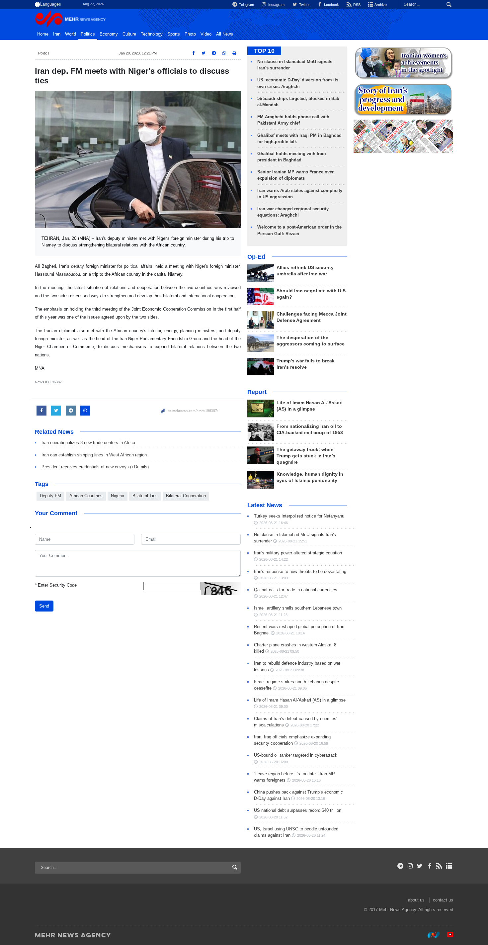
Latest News (264, 505)
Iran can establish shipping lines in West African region (94, 454)
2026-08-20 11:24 (311, 835)
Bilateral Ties (145, 495)
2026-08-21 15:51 (293, 541)
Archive (380, 5)
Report (257, 392)
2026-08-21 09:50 (285, 651)
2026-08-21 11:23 (273, 615)
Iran (56, 34)
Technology (152, 34)
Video (206, 34)
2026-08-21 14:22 (273, 559)
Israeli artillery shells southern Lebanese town (298, 608)
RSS (356, 5)
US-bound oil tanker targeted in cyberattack (295, 755)
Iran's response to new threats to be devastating (300, 571)
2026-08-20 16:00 (273, 762)
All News (224, 34)
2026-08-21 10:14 (290, 633)
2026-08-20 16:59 (313, 743)
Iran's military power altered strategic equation (298, 552)
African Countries (86, 495)
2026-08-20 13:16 (310, 799)
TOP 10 (264, 50)
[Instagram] (410, 866)
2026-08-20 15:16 (306, 780)
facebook (331, 5)
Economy (109, 34)
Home (42, 34)
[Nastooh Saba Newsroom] (430, 935)
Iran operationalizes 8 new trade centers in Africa (88, 442)
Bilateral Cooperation (186, 495)
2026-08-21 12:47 (273, 596)
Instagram (276, 5)
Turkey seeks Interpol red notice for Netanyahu (299, 516)
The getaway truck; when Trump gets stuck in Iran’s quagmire (306, 456)
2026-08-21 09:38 (290, 670)
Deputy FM (50, 495)
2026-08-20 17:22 (304, 725)
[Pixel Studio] (447, 935)
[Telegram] (400, 866)
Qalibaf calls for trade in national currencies (295, 589)
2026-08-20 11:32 (273, 817)
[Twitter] (420, 866)
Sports (173, 34)
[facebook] (429, 866)
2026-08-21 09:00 (273, 707)
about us (416, 900)
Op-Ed (256, 256)
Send (44, 606)
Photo (190, 34)
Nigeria (117, 495)
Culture (129, 34)
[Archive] (449, 866)
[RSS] (439, 866)
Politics (88, 34)
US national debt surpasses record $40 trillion (297, 810)
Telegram (246, 5)
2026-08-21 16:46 (273, 523)
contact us (443, 900)
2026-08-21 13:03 (273, 578)
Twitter (303, 5)
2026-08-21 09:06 (292, 688)
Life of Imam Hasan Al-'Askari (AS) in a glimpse (300, 700)
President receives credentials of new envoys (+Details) (95, 466)
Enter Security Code (56, 585)
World (70, 34)
